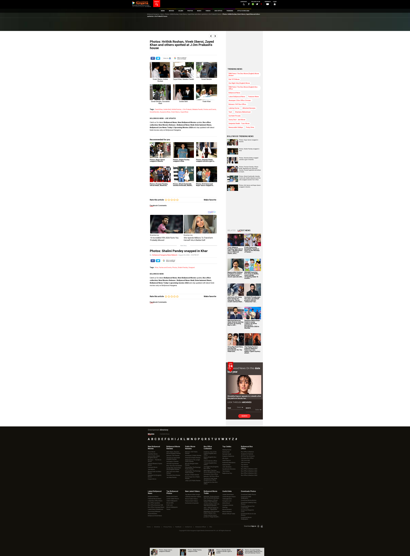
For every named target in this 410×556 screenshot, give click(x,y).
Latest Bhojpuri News (229, 496)
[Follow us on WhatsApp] (253, 4)
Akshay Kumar (226, 450)
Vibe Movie (151, 469)
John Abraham (226, 467)
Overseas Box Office (247, 458)
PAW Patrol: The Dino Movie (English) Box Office (243, 88)
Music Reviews (227, 511)
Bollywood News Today (159, 283)
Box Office (208, 448)
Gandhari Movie (152, 454)
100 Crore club (245, 460)
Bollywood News (170, 122)
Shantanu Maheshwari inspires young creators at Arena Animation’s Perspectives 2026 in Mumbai (252, 324)
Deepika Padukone (228, 456)
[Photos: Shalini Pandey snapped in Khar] (183, 150)
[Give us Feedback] (267, 4)
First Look (169, 505)
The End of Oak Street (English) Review (173, 458)
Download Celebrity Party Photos (248, 503)
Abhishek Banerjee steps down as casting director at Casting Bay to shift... (235, 323)
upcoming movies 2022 (179, 283)
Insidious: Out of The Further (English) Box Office (210, 453)
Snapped (192, 267)
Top (226, 447)
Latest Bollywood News (237, 97)
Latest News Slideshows (155, 509)
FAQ (210, 527)
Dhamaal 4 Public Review (192, 457)
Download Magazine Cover (247, 510)
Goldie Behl (167, 109)
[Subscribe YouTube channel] (261, 4)
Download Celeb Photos (248, 494)
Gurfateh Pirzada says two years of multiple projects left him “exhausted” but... (252, 299)
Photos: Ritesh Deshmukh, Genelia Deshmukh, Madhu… (183, 184)
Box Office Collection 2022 (249, 471)
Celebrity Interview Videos (193, 496)
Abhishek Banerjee (248, 108)
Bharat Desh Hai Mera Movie (154, 472)
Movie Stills (170, 503)
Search (244, 416)
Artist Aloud (226, 503)
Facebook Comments (158, 206)
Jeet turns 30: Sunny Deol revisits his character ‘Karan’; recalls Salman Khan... (235, 299)
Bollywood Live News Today (161, 127)
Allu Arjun (225, 458)
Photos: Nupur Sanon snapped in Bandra (157, 160)
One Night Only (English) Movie (239, 83)
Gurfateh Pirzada (234, 116)
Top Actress (244, 467)
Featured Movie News (154, 498)
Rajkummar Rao (227, 473)
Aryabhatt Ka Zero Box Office (210, 483)
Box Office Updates (154, 503)
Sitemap (225, 507)
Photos (174, 267)
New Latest (192, 491)
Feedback (178, 527)
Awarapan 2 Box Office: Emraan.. (240, 100)
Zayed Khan (184, 112)
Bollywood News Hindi (185, 125)
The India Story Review (173, 475)
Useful (227, 491)
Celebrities (164, 434)
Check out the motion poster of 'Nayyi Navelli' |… (212, 516)
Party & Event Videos (191, 501)
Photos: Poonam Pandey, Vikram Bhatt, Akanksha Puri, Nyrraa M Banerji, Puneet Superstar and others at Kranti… (250, 169)
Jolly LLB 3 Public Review (193, 480)
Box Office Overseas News (156, 507)
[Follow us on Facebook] (249, 4)
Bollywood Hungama (153, 14)
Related (232, 230)
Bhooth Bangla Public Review (191, 464)
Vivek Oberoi (175, 112)
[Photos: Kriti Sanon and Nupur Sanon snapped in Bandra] (206, 174)
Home (149, 527)
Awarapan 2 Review (172, 461)
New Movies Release (167, 125)
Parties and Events (210, 109)
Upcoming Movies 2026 (183, 127)
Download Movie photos (248, 500)
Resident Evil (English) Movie (154, 476)
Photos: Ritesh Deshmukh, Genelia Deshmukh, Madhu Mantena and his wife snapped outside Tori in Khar (250, 178)
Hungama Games (227, 505)
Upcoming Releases (154, 511)
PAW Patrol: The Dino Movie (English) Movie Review (244, 74)
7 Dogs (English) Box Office (210, 463)
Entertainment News (203, 125)
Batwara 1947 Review (172, 455)
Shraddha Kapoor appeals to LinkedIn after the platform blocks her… (244, 397)
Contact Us (188, 527)
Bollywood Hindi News (155, 516)
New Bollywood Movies (187, 122)
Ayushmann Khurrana (228, 469)
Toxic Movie (151, 452)
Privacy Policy (167, 527)
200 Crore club (245, 462)
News (162, 14)
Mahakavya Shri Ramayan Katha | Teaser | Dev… (211, 512)
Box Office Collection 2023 (249, 469)
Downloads (248, 491)
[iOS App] (262, 526)
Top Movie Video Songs (192, 494)
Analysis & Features (247, 454)
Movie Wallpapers (172, 507)
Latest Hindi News (228, 494)
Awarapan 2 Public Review (193, 455)
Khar (156, 267)
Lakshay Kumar (234, 108)
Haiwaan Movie (152, 467)
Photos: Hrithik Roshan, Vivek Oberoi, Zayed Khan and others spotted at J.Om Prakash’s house (193, 14)
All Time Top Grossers (248, 456)
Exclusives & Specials (191, 503)
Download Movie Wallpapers (246, 518)
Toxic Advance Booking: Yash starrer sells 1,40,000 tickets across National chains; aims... (235, 250)
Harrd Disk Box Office (210, 461)
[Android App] (258, 526)
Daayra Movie (152, 479)
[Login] (274, 4)
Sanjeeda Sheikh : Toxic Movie (239, 123)
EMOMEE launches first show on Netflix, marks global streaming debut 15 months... (251, 275)
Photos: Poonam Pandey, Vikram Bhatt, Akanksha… (159, 184)
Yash (230, 112)
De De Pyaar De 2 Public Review (192, 477)
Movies (151, 434)
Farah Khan (159, 109)
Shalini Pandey (183, 267)
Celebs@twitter (227, 499)
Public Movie (190, 448)
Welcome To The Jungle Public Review (192, 460)
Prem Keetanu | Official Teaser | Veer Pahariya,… (211, 501)
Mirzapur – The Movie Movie (154, 460)
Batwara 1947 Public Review (191, 452)
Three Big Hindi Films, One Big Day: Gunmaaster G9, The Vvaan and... (235, 349)
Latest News (244, 230)
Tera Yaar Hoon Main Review (172, 472)
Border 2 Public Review (192, 475)
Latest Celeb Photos (172, 498)
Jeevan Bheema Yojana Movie (155, 464)
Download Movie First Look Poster (247, 507)
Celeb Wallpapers (171, 501)
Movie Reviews (152, 513)
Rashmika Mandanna (228, 462)
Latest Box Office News (155, 501)
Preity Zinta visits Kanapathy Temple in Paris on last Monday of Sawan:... (251, 250)
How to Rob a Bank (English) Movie (154, 456)
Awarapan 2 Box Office (211, 474)
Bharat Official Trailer (228, 513)
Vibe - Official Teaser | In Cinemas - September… (211, 508)
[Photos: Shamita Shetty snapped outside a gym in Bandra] (206, 150)
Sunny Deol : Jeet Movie (237, 120)
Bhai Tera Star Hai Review (174, 465)
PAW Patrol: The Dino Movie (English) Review (173, 452)
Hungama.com (226, 501)
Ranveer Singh (226, 454)
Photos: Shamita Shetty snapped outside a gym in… (205, 160)
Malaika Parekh (197, 109)
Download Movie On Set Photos (248, 514)
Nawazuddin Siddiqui (236, 127)
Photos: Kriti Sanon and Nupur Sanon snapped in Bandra (250, 186)
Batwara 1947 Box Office (211, 476)
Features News (253, 97)
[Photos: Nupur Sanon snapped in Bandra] (160, 150)
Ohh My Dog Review (172, 463)
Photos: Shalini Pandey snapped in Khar (181, 160)
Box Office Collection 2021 (249, 473)
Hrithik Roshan (176, 109)
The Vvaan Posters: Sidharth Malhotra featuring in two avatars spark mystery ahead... (252, 350)
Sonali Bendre (154, 112)
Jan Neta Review (171, 477)
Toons (168, 509)
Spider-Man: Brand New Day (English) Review (173, 468)
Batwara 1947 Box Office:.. (238, 104)
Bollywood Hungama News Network (164, 255)
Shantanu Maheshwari (243, 112)
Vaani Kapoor (226, 460)
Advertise (157, 527)
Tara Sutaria (226, 471)
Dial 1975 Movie (234, 79)
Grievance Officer (200, 527)
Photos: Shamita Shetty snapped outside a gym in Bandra (248, 158)
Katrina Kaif (225, 452)
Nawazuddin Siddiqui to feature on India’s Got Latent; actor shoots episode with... (235, 274)
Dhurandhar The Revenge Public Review (193, 468)
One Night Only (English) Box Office (211, 467)
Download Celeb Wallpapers (246, 497)
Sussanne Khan (165, 112)
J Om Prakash (187, 109)
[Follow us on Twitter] (257, 4)
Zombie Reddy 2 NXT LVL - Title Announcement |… (212, 504)
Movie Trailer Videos (191, 499)
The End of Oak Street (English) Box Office (210, 479)
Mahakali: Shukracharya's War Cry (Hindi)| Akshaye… (212, 497)
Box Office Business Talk (155, 505)
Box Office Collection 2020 (249, 475)
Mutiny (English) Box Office (210, 458)
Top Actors (244, 464)
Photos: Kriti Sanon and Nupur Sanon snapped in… (205, 184)
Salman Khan (226, 464)
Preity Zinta (250, 127)
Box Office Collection (247, 452)
